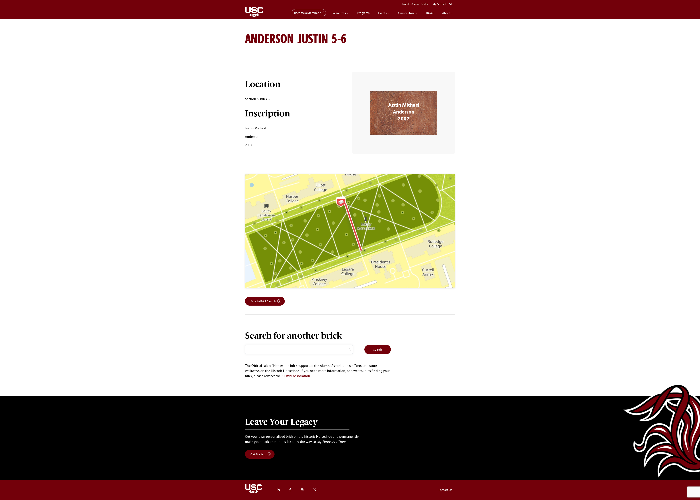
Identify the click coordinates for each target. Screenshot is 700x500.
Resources (339, 13)
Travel (429, 12)
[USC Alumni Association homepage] (254, 489)
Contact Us (445, 489)
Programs (363, 12)
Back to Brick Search (263, 301)
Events (382, 13)
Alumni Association (295, 375)
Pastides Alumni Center (415, 4)
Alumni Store (406, 13)
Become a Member (306, 12)
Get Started (257, 454)
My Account (439, 4)
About (446, 13)
